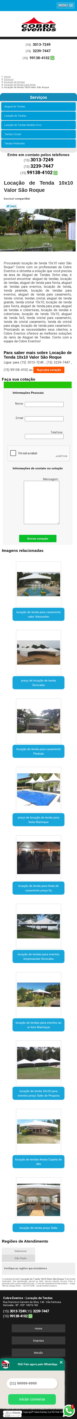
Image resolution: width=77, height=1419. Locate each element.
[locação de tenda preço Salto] (38, 1198)
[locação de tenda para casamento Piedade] (38, 719)
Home (38, 1328)
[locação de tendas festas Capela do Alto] (38, 1130)
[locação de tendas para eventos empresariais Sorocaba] (38, 925)
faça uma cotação (49, 370)
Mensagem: (51, 479)
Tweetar (11, 206)
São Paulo (21, 1258)
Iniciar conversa (32, 1399)
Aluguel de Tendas (14, 106)
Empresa (38, 1340)
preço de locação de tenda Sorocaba (38, 683)
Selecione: (20, 1251)
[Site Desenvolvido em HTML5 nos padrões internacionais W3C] (12, 1415)
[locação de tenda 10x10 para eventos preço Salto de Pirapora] (38, 1062)
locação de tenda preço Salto (38, 1227)
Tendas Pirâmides (14, 143)
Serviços (38, 97)
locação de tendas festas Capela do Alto (38, 1162)
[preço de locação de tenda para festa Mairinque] (38, 788)
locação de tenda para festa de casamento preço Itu (38, 888)
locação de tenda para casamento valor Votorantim (38, 614)
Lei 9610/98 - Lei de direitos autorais (40, 1286)
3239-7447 (42, 51)
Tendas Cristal (12, 134)
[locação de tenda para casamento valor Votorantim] (38, 583)
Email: (20, 418)
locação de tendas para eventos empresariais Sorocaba (38, 956)
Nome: (20, 403)
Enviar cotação (37, 538)
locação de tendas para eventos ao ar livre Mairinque (38, 1025)
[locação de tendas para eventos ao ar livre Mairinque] (38, 993)
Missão (38, 1352)
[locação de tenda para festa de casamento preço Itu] (38, 856)
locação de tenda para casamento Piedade (38, 751)
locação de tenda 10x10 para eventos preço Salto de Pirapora (39, 1093)
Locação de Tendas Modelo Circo (22, 125)
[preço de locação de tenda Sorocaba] (38, 651)
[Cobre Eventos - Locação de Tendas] (38, 23)
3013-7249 (42, 44)
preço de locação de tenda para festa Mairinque (38, 820)
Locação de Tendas (15, 115)
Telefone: (57, 432)
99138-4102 (39, 58)
